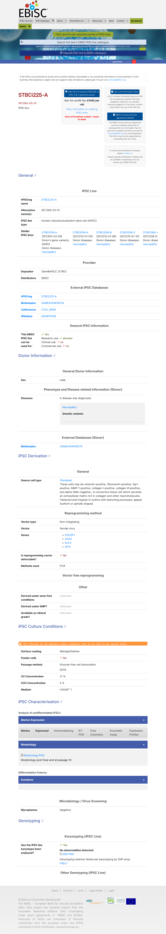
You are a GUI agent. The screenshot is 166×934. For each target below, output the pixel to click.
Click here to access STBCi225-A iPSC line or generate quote (83, 93)
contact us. (128, 153)
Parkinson (121, 46)
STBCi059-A (80, 232)
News (111, 21)
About (60, 21)
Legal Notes (117, 62)
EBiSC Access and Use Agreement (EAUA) (126, 116)
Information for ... (78, 21)
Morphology (28, 744)
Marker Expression (32, 720)
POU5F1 (70, 535)
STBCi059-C (127, 232)
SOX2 (68, 539)
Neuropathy (69, 407)
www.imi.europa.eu (67, 926)
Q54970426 (48, 316)
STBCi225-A (49, 199)
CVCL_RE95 (48, 309)
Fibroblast (66, 480)
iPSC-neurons (26, 21)
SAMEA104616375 (71, 446)
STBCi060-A (151, 232)
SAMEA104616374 (52, 303)
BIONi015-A (112, 46)
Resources (97, 21)
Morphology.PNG (34, 755)
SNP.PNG (68, 854)
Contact (120, 21)
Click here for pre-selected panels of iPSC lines (83, 34)
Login (111, 890)
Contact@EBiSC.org (116, 80)
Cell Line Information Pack (126, 91)
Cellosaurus (28, 309)
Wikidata (26, 316)
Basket (23, 26)
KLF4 (68, 542)
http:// (63, 863)
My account (136, 21)
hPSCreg (26, 296)
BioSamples (28, 303)
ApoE (128, 46)
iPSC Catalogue (43, 21)
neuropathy (49, 251)
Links (81, 890)
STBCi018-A (49, 232)
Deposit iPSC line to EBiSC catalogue (84, 52)
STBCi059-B (104, 232)
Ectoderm (27, 779)
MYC (68, 546)
